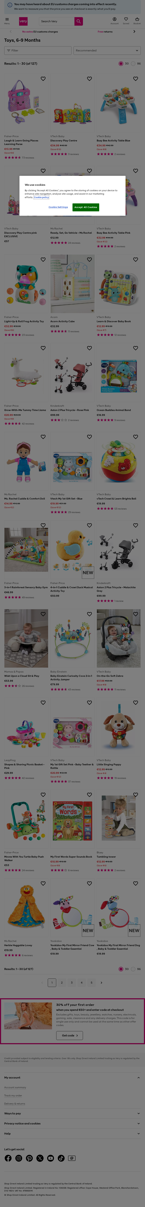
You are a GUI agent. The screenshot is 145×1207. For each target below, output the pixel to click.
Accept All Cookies (85, 207)
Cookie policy (41, 197)
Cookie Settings (58, 207)
